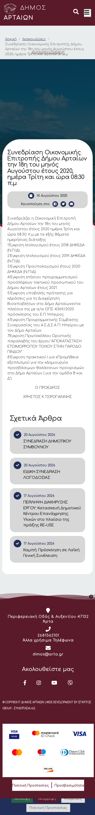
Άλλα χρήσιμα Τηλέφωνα (48, 640)
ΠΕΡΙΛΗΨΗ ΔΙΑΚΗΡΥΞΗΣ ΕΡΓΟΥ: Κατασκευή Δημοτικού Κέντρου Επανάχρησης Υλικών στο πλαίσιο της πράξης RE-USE (52, 513)
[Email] (71, 204)
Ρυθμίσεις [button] (73, 799)
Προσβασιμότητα (69, 785)
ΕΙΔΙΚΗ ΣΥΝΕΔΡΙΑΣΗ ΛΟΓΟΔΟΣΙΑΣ (41, 475)
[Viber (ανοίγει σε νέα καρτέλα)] (70, 683)
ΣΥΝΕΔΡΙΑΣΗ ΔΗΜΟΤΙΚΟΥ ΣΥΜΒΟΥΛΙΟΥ (47, 444)
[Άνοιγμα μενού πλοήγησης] (87, 13)
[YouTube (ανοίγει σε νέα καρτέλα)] (54, 683)
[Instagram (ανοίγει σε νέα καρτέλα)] (39, 683)
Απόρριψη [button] (47, 799)
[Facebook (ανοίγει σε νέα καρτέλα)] (25, 683)
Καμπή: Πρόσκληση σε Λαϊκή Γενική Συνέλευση (51, 553)
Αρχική (11, 39)
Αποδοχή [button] (22, 799)
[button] (76, 12)
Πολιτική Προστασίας (30, 785)
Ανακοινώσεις (34, 39)
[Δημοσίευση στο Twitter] (63, 204)
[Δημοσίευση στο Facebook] (55, 204)
